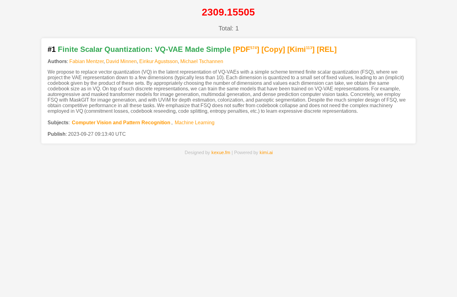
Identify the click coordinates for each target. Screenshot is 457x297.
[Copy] (273, 49)
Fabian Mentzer (86, 61)
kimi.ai (266, 152)
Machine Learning (195, 122)
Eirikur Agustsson (158, 61)
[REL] (327, 49)
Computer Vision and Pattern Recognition (121, 122)
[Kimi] (301, 49)
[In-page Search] (192, 283)
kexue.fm (220, 152)
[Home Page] (155, 283)
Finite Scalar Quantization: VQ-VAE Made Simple (144, 49)
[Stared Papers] (228, 283)
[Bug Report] (301, 283)
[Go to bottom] (441, 289)
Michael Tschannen (201, 61)
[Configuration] (265, 283)
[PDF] (246, 49)
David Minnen (121, 61)
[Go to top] (441, 277)
